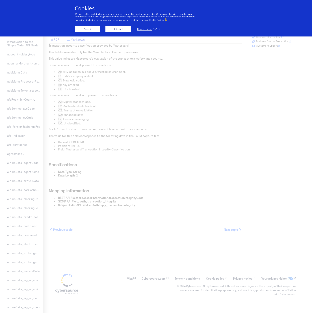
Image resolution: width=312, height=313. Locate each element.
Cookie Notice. (156, 19)
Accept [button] (87, 29)
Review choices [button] (144, 29)
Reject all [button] (118, 29)
